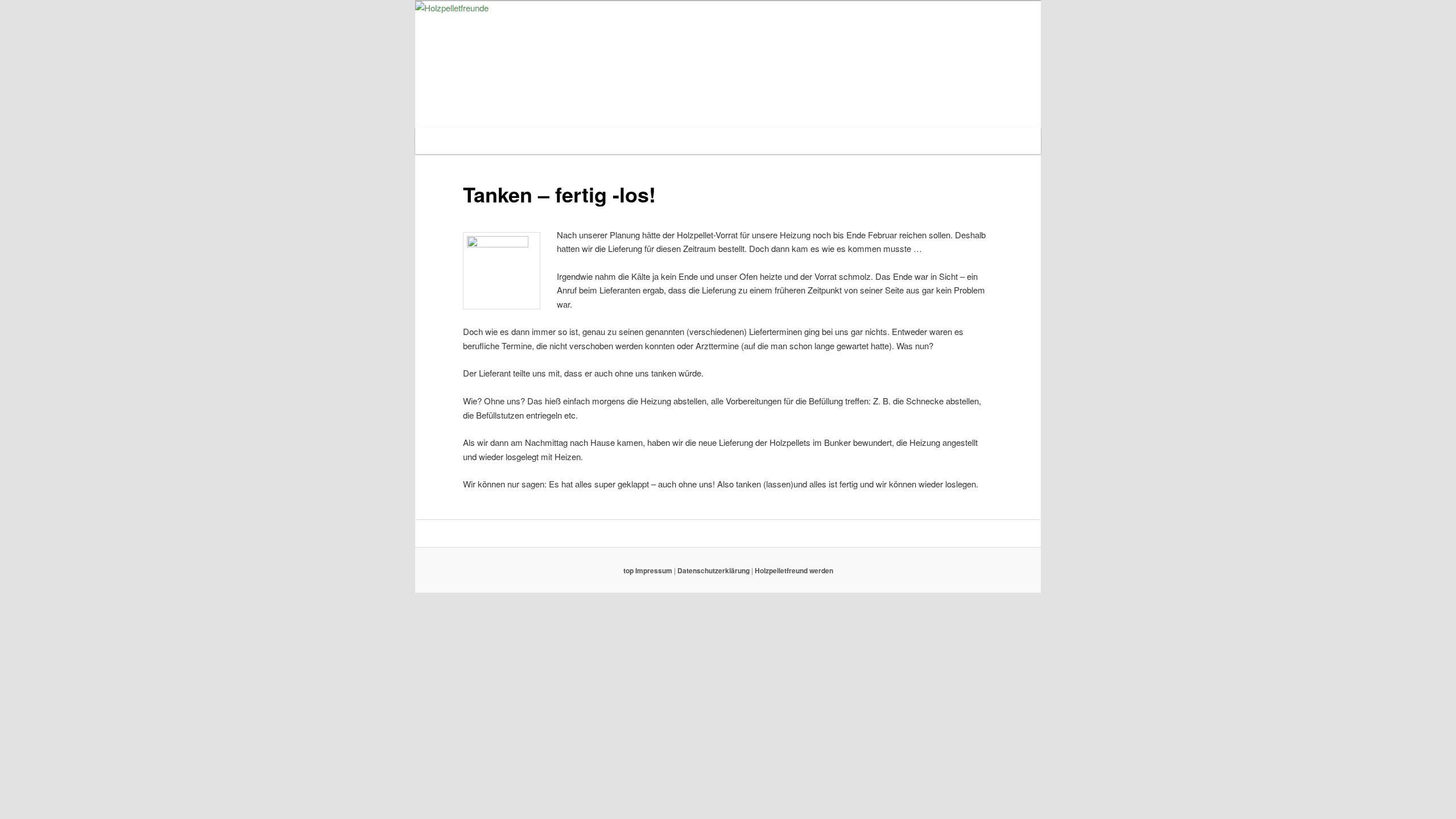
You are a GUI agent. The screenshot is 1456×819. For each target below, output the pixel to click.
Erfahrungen (674, 140)
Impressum (654, 570)
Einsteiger (606, 140)
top (628, 570)
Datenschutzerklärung (714, 570)
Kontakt (736, 140)
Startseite (449, 140)
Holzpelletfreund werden (867, 140)
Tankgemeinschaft (527, 140)
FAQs (785, 140)
